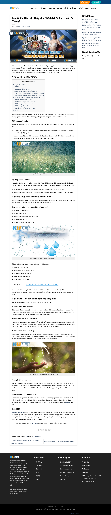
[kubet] (18, 8)
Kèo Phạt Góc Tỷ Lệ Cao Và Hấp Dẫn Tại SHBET (59, 441)
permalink (37, 436)
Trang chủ (33, 8)
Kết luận (16, 110)
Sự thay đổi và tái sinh (22, 89)
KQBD (72, 513)
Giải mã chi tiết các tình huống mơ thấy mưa (26, 97)
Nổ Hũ (66, 8)
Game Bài (51, 8)
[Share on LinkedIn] (49, 430)
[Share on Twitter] (40, 430)
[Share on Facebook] (37, 430)
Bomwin (20, 491)
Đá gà (87, 8)
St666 (16, 493)
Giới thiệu (43, 8)
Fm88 (11, 493)
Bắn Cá (59, 8)
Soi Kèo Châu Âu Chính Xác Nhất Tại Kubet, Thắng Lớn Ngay (90, 45)
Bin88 (16, 489)
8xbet (25, 489)
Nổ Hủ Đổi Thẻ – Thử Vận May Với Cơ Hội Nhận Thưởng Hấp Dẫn (91, 27)
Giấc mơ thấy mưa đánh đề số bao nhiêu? (25, 91)
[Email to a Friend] (43, 430)
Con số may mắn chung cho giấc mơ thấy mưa (29, 93)
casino (93, 8)
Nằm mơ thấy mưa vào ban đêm (25, 108)
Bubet (25, 491)
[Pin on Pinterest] (46, 430)
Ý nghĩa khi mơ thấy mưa (20, 85)
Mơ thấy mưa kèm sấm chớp (24, 104)
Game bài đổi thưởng (53, 506)
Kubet (12, 461)
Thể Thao (73, 8)
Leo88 (21, 489)
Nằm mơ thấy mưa (18, 412)
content (27, 26)
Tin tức (26, 436)
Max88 (77, 513)
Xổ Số (81, 8)
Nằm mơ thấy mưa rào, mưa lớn (25, 102)
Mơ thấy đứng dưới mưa (23, 106)
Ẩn (34, 81)
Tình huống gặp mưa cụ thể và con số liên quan (29, 95)
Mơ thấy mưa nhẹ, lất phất (23, 99)
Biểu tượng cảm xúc (22, 87)
